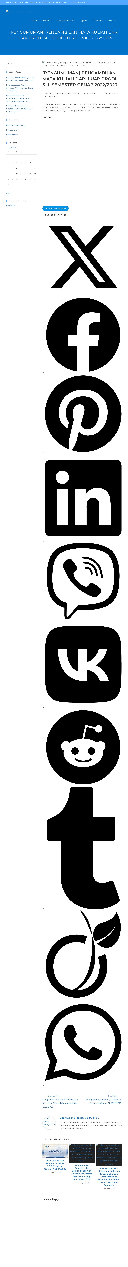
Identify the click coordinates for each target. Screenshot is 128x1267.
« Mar (8, 193)
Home (8, 2)
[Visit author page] (49, 1123)
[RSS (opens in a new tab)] (121, 2)
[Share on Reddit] (83, 785)
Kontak (51, 2)
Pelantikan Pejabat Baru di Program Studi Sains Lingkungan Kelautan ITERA (19, 109)
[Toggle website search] (122, 20)
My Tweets (10, 206)
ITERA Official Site (78, 2)
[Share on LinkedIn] (83, 541)
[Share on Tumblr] (83, 908)
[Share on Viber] (83, 619)
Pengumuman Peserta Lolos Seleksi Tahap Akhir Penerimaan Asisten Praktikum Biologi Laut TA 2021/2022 (82, 1172)
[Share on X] (83, 295)
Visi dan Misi (23, 2)
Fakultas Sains (61, 2)
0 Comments (51, 96)
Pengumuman (111, 93)
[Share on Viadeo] (83, 997)
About (15, 2)
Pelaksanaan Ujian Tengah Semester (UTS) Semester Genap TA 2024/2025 (55, 1164)
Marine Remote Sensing (16, 125)
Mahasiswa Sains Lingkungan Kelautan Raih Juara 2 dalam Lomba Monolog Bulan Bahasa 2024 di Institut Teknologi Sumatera (109, 1176)
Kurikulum (43, 2)
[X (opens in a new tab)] (109, 2)
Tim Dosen (33, 2)
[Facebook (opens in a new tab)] (112, 2)
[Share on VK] (83, 707)
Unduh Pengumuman (55, 208)
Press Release (12, 135)
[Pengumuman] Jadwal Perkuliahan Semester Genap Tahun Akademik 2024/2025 (18, 98)
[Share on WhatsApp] (83, 1085)
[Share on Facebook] (83, 372)
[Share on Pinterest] (83, 453)
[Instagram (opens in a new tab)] (115, 2)
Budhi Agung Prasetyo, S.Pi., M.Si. (61, 93)
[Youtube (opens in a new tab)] (118, 2)
